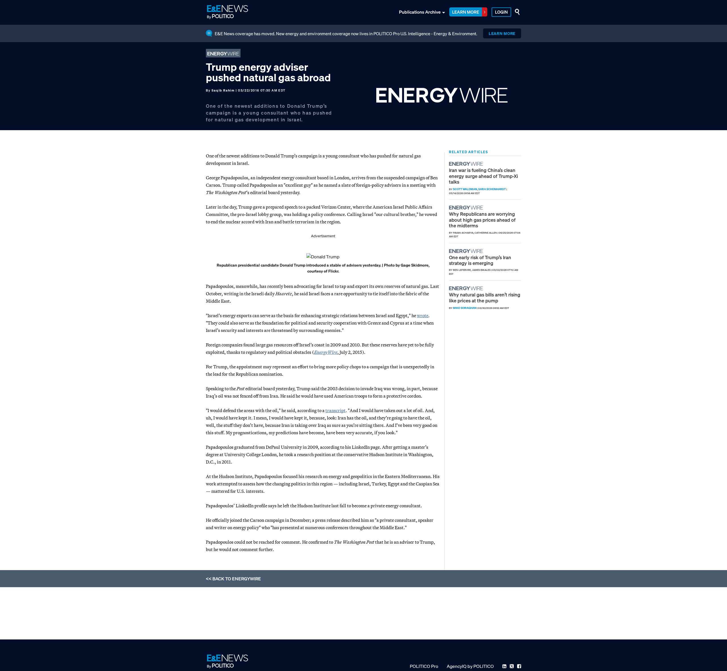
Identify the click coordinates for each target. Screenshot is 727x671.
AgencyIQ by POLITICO (470, 666)
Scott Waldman (465, 189)
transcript (335, 410)
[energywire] (466, 164)
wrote (422, 315)
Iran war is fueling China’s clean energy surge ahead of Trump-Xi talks (483, 176)
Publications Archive (420, 12)
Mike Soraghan (464, 308)
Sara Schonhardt (492, 189)
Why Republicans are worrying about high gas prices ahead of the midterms (482, 220)
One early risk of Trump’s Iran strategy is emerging (480, 260)
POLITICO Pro (424, 666)
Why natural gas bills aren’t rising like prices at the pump (484, 297)
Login (501, 12)
